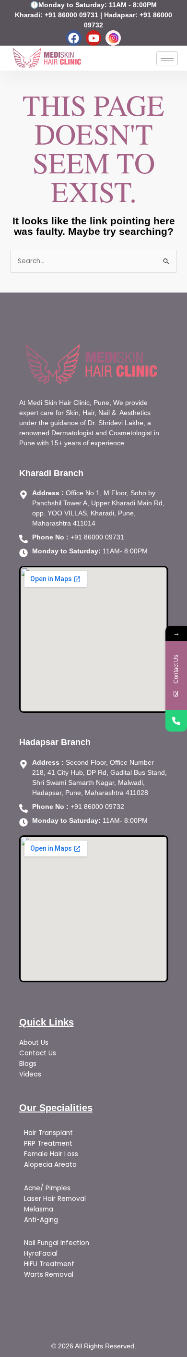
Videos (30, 1074)
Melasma (39, 1209)
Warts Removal (48, 1274)
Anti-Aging (41, 1219)
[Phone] (176, 721)
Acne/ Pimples (47, 1188)
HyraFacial (41, 1253)
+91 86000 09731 (71, 15)
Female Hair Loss (51, 1154)
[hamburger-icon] (167, 58)
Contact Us (37, 1053)
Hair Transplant (49, 1132)
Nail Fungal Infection (56, 1242)
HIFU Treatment (49, 1264)
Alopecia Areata (51, 1164)
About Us (33, 1042)
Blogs (28, 1063)
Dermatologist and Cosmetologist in (105, 433)
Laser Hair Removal (55, 1198)
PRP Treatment (48, 1143)
